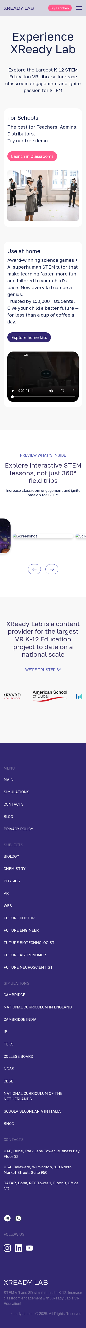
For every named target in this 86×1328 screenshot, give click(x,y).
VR (6, 893)
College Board (18, 1056)
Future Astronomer (25, 955)
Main (9, 779)
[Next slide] (51, 569)
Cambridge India (20, 1019)
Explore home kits (29, 337)
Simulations (16, 792)
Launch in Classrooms (32, 156)
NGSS (9, 1068)
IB (5, 1031)
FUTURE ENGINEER (21, 930)
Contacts (14, 804)
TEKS (9, 1044)
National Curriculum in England (38, 1007)
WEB (8, 905)
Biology (11, 856)
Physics (12, 881)
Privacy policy (18, 829)
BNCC (9, 1123)
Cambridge (14, 994)
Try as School (60, 8)
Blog (8, 816)
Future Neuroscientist (28, 967)
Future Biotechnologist (29, 942)
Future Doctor (19, 918)
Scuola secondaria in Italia (32, 1111)
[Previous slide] (34, 569)
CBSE (8, 1081)
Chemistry (14, 868)
